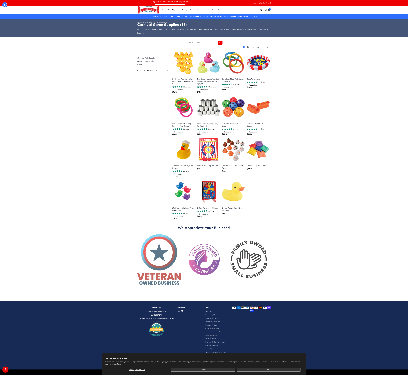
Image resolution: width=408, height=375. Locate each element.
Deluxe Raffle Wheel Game (207, 208)
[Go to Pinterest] (182, 312)
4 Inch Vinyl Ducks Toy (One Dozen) (182, 166)
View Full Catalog (210, 338)
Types (140, 54)
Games (139, 64)
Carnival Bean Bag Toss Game (208, 165)
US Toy (174, 76)
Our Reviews (154, 16)
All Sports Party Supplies (146, 58)
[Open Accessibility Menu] (266, 10)
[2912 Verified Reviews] (156, 336)
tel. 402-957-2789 (156, 315)
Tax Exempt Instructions (250, 16)
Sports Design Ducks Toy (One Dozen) (233, 166)
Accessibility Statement (212, 321)
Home (139, 22)
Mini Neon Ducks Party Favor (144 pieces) (183, 209)
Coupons (229, 10)
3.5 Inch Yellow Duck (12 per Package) (232, 209)
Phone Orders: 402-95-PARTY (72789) (216, 16)
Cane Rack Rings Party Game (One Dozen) (233, 80)
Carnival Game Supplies (146, 61)
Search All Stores (210, 349)
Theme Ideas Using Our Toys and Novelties (215, 353)
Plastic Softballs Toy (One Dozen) (231, 124)
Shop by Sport (216, 10)
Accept (202, 369)
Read (139, 33)
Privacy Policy (116, 364)
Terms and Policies (236, 16)
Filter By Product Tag (147, 70)
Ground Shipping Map (212, 328)
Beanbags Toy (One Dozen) (257, 165)
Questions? (172, 16)
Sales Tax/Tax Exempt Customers (215, 332)
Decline (268, 369)
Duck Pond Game (253, 79)
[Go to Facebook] (179, 312)
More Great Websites (211, 345)
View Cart (180, 16)
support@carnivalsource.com (156, 311)
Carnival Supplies (147, 22)
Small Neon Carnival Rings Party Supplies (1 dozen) (182, 124)
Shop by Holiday (187, 10)
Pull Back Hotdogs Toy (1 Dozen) (256, 124)
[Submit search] (220, 43)
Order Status (241, 10)
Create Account (198, 16)
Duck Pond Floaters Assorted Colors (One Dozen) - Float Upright (208, 81)
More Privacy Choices (211, 315)
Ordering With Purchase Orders (215, 342)
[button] (5, 370)
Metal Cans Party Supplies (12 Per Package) (208, 124)
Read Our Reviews (211, 335)
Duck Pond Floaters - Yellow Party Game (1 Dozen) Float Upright (182, 81)
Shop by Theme (202, 10)
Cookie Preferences (211, 318)
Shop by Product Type (169, 10)
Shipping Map (163, 16)
